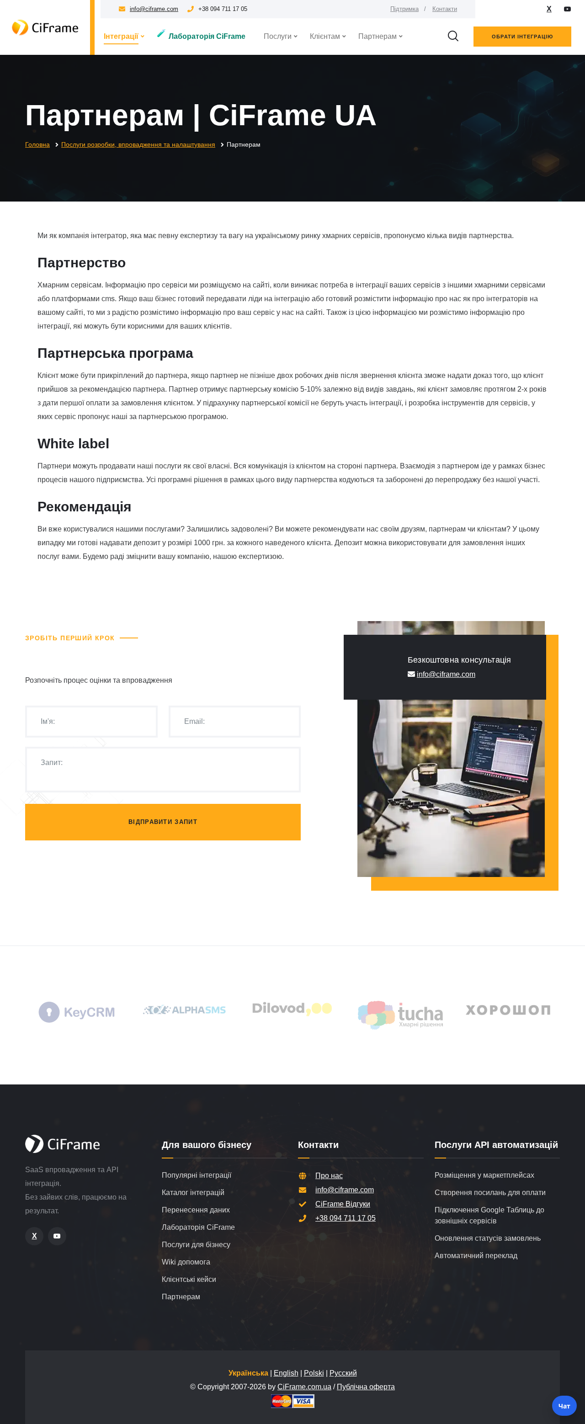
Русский (343, 1373)
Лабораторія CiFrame (201, 35)
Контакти (444, 8)
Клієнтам (325, 36)
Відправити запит (162, 821)
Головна (37, 144)
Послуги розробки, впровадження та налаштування (138, 144)
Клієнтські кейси (189, 1279)
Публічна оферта (366, 1387)
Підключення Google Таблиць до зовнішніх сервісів (489, 1215)
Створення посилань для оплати (490, 1192)
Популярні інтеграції (196, 1175)
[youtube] (567, 9)
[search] (453, 36)
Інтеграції (121, 36)
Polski (314, 1373)
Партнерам (377, 36)
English (286, 1373)
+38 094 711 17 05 (345, 1218)
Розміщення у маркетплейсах (484, 1175)
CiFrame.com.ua (304, 1387)
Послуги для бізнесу (196, 1245)
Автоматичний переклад (476, 1255)
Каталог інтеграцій (193, 1192)
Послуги (278, 36)
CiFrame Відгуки (342, 1204)
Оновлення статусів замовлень (488, 1238)
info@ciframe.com (154, 8)
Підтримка (404, 8)
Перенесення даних (196, 1210)
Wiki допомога (186, 1262)
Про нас (329, 1176)
